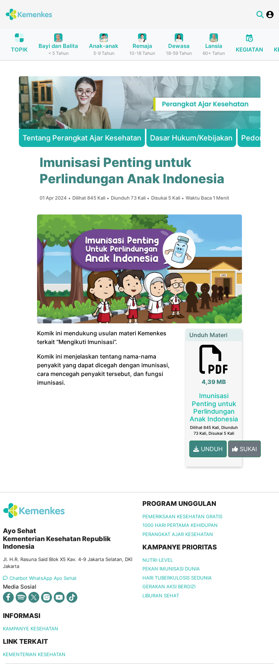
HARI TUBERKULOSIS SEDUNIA (177, 578)
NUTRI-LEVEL (157, 560)
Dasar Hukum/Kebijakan (191, 138)
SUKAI (247, 449)
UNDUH (211, 449)
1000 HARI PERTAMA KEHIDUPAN (180, 525)
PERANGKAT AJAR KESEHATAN (177, 534)
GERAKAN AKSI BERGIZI (168, 586)
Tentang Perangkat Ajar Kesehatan (82, 138)
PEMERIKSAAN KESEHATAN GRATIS (182, 516)
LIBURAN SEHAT (160, 595)
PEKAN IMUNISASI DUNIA (171, 569)
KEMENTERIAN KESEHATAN (34, 654)
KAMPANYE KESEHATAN (30, 628)
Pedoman (257, 138)
